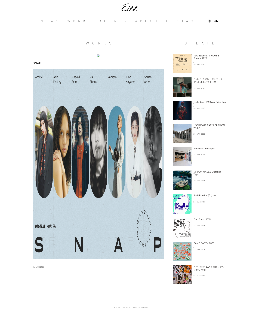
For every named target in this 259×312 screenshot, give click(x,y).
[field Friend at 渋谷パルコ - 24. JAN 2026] (199, 212)
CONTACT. (185, 21)
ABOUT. (149, 21)
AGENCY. (116, 21)
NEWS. (53, 21)
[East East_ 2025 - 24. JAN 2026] (199, 236)
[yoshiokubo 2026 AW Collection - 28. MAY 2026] (199, 118)
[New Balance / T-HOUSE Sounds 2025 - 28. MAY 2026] (199, 72)
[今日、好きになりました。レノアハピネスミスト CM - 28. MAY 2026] (199, 95)
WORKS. (82, 21)
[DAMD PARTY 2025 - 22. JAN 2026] (199, 260)
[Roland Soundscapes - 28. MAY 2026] (199, 165)
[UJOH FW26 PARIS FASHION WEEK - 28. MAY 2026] (199, 142)
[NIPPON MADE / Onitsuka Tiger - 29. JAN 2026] (199, 188)
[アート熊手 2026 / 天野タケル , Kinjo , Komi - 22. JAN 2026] (199, 283)
